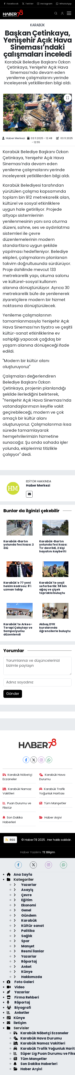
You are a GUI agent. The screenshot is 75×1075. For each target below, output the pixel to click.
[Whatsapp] (49, 759)
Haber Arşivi (53, 817)
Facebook (12, 3)
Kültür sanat (32, 925)
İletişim (20, 1022)
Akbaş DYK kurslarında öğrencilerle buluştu (55, 627)
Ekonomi (28, 905)
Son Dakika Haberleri (13, 819)
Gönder (12, 693)
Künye (26, 971)
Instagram (46, 3)
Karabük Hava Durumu (52, 777)
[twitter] (33, 864)
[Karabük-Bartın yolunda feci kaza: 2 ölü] (19, 527)
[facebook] (18, 864)
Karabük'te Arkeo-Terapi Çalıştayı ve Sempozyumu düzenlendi (17, 629)
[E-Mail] (29, 494)
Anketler (21, 1012)
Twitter (29, 3)
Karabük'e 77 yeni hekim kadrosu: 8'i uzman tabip (17, 586)
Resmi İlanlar (32, 951)
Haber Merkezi (15, 138)
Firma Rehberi (26, 997)
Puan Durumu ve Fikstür (17, 805)
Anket (26, 966)
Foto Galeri (24, 981)
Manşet (27, 946)
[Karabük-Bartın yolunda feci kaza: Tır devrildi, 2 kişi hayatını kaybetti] (55, 527)
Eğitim (26, 900)
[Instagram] (41, 759)
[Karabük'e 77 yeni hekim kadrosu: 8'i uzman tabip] (19, 569)
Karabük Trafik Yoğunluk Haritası (52, 791)
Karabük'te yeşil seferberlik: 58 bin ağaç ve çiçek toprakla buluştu (53, 588)
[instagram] (48, 864)
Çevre (26, 895)
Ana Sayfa (23, 874)
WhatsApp (65, 3)
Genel (25, 910)
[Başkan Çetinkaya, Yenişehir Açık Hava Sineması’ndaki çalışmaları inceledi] (37, 113)
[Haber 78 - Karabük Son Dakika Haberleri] (38, 743)
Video (19, 987)
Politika (27, 930)
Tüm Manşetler (55, 803)
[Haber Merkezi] (13, 488)
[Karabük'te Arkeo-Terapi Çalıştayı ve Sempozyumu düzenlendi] (19, 610)
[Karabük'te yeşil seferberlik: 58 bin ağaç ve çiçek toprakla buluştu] (55, 569)
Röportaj (28, 961)
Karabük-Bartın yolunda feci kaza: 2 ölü (18, 544)
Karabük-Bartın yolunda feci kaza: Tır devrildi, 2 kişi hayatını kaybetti (53, 546)
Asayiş (26, 889)
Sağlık (26, 935)
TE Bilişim (48, 852)
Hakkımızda (31, 976)
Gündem (28, 915)
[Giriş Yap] (62, 13)
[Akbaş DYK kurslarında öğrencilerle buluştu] (55, 610)
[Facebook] (26, 759)
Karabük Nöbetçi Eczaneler (17, 777)
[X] (33, 759)
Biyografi (22, 1007)
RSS (12, 840)
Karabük (37, 25)
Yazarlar (28, 884)
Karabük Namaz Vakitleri (17, 791)
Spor (25, 941)
